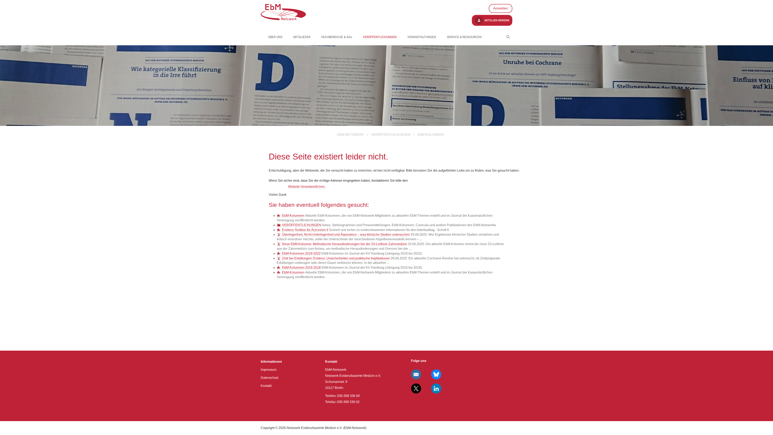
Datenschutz (270, 377)
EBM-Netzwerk (350, 134)
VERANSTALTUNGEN (421, 37)
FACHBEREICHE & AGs (336, 37)
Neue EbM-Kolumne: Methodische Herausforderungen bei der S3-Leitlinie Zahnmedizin (344, 244)
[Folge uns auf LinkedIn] (436, 388)
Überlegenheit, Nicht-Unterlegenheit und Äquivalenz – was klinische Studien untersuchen (346, 234)
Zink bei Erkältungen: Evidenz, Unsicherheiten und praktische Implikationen (336, 258)
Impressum (268, 369)
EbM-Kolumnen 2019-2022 (301, 253)
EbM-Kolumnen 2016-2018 (301, 267)
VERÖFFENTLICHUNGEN (380, 37)
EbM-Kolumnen (293, 215)
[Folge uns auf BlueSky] (436, 374)
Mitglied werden (496, 20)
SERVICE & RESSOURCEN (464, 37)
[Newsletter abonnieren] (416, 374)
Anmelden (500, 8)
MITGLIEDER (301, 37)
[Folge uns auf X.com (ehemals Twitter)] (416, 388)
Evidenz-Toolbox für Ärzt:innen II (305, 230)
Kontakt (266, 385)
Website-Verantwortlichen (306, 186)
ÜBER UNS (275, 37)
